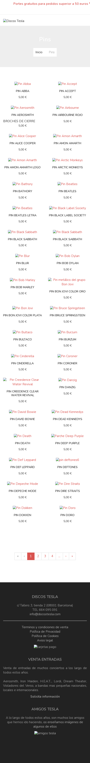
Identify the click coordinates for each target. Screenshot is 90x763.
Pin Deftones (67, 467)
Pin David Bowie (22, 419)
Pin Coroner (67, 363)
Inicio (38, 52)
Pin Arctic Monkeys (67, 167)
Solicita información (45, 696)
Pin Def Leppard (22, 467)
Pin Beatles (67, 191)
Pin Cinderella (22, 363)
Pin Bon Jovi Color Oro (67, 291)
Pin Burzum (67, 339)
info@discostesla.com (45, 614)
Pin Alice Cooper (23, 143)
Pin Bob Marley (22, 287)
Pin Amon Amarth (67, 143)
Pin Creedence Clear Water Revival (23, 393)
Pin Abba (22, 91)
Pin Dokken (22, 515)
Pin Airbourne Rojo (68, 115)
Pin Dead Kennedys (67, 419)
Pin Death (22, 443)
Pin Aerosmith (23, 115)
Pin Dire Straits (67, 491)
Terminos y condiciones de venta (45, 627)
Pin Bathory (22, 191)
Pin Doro (67, 515)
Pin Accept (67, 91)
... (59, 556)
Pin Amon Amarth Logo (22, 167)
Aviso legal (45, 640)
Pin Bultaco (22, 339)
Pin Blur (22, 263)
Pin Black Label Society (67, 215)
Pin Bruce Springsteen (67, 315)
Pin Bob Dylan (67, 263)
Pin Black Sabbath (22, 239)
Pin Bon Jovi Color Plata (22, 315)
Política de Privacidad (45, 631)
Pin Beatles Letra (22, 215)
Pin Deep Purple (67, 443)
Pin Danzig (67, 387)
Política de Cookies (45, 636)
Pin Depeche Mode (22, 491)
